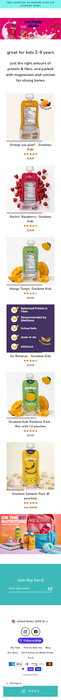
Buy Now (15, 647)
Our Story (12, 652)
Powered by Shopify (30, 675)
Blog (48, 647)
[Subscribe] (49, 588)
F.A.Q (31, 657)
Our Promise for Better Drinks (37, 652)
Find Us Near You (33, 647)
